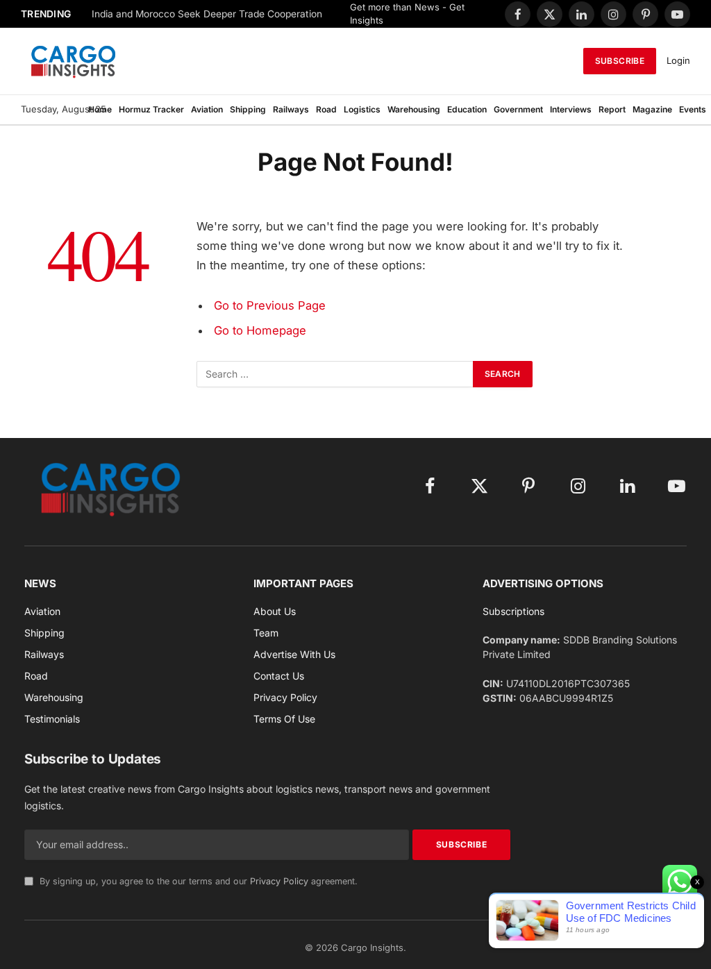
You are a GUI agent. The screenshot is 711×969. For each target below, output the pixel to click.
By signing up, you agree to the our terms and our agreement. (197, 881)
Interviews (571, 109)
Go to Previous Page (270, 305)
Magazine (652, 109)
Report (612, 109)
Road (326, 109)
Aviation (207, 109)
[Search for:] (335, 374)
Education (467, 109)
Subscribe (619, 61)
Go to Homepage (260, 330)
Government (518, 109)
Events (692, 109)
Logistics (362, 109)
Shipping (248, 109)
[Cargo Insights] (73, 61)
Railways (291, 109)
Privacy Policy (279, 881)
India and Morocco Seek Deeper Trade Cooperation (207, 13)
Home (100, 109)
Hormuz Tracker (151, 109)
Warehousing (413, 109)
